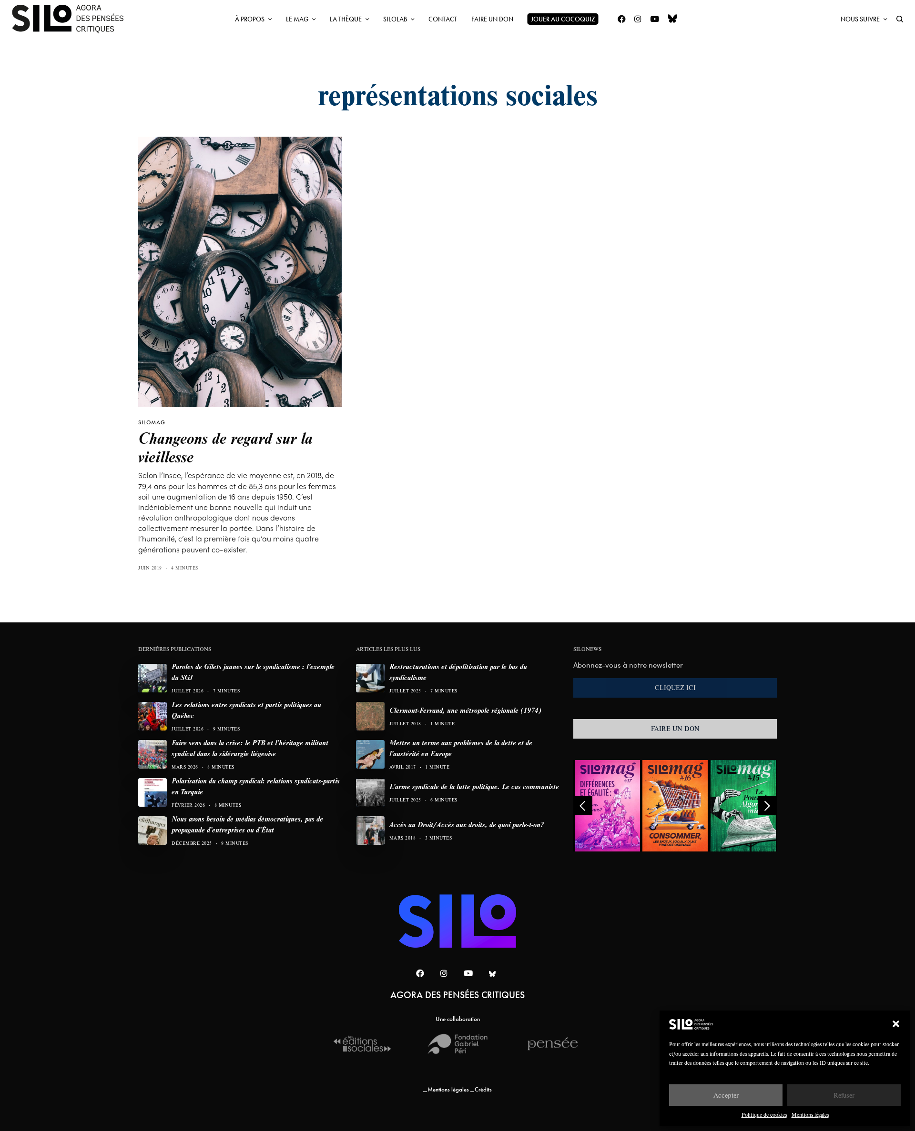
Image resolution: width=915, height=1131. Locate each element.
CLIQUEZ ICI (675, 687)
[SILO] (72, 19)
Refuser (844, 1095)
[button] (896, 1024)
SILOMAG (151, 422)
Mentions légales (810, 1114)
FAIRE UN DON (675, 728)
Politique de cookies (764, 1114)
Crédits (483, 1089)
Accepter (726, 1095)
